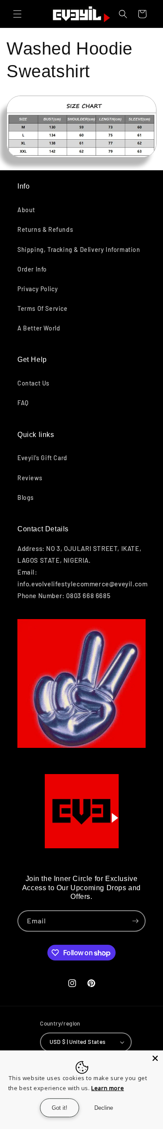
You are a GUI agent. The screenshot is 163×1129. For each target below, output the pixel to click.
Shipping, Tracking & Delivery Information (78, 249)
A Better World (38, 328)
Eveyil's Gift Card (42, 457)
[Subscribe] (135, 921)
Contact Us (33, 383)
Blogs (25, 497)
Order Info (32, 269)
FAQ (23, 402)
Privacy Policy (37, 289)
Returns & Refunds (45, 229)
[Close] (155, 1058)
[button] (17, 14)
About (26, 209)
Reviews (29, 478)
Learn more (107, 1088)
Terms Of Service (42, 308)
